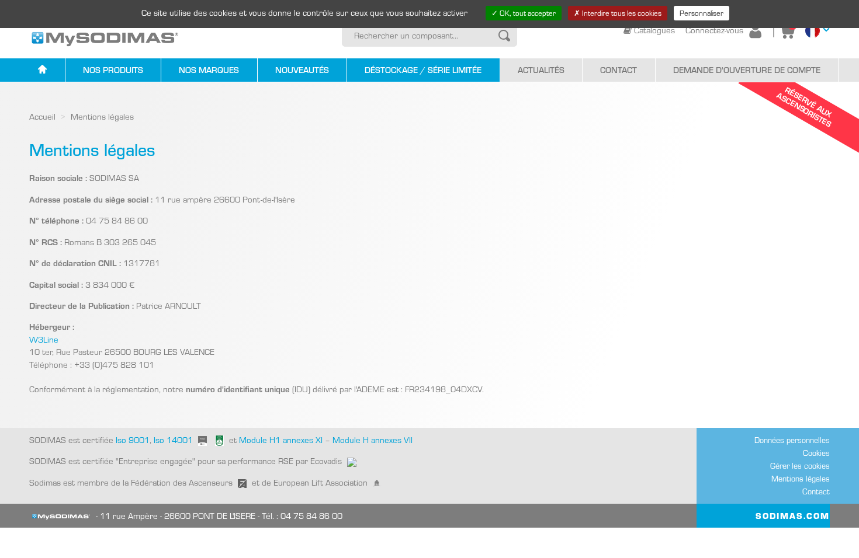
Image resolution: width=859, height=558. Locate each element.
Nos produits (113, 69)
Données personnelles (792, 440)
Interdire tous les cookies (620, 13)
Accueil (42, 116)
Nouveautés (302, 69)
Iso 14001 (173, 439)
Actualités (541, 69)
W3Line (43, 339)
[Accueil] (42, 71)
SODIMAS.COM (793, 515)
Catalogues (654, 30)
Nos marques (209, 69)
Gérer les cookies (800, 466)
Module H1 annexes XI (281, 439)
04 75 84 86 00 (311, 515)
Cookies (816, 453)
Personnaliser (701, 13)
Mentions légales (800, 478)
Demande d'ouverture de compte (746, 69)
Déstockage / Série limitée (423, 69)
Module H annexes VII (372, 439)
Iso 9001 (131, 439)
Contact (618, 69)
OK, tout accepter (527, 13)
